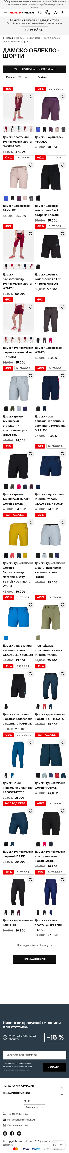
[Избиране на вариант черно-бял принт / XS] (12, 913)
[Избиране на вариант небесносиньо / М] (19, 409)
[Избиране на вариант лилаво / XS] (19, 198)
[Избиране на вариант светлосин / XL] (44, 555)
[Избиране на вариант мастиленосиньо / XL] (19, 555)
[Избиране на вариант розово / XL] (57, 129)
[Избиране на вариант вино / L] (25, 129)
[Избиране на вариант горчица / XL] (25, 555)
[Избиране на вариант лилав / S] (51, 775)
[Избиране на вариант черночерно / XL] (44, 129)
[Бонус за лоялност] (48, 13)
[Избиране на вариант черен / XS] (6, 409)
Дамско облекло (52, 37)
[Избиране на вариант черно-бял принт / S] (44, 913)
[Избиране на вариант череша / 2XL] (31, 267)
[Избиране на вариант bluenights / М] (25, 267)
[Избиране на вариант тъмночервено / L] (6, 129)
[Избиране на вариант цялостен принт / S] (51, 913)
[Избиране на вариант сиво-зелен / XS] (44, 775)
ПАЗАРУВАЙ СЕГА (34, 29)
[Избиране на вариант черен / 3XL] (12, 340)
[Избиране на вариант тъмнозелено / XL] (12, 487)
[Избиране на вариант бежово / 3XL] (19, 340)
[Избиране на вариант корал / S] (12, 555)
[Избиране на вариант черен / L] (12, 129)
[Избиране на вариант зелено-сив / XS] (31, 198)
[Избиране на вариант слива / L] (31, 487)
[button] (6, 13)
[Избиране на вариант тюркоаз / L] (19, 129)
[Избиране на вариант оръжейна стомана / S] (44, 340)
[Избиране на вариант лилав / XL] (57, 555)
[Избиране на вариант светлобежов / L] (31, 129)
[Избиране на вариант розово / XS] (25, 198)
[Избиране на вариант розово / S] (19, 487)
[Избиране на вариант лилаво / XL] (51, 129)
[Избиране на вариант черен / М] (38, 409)
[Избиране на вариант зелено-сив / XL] (63, 129)
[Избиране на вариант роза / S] (51, 340)
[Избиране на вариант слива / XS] (19, 913)
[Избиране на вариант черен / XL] (38, 267)
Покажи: (11, 77)
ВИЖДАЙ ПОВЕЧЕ (35, 959)
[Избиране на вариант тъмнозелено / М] (12, 409)
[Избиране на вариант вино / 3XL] (25, 340)
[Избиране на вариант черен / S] (38, 198)
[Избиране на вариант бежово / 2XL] (19, 267)
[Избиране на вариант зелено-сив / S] (38, 638)
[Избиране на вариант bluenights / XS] (51, 844)
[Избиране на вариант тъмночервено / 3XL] (6, 340)
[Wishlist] (55, 13)
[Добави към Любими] (30, 96)
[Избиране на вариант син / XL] (38, 129)
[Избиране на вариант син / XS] (6, 198)
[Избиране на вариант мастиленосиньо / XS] (12, 775)
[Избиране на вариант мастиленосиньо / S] (51, 707)
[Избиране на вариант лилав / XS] (25, 409)
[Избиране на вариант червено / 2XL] (12, 267)
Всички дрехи (34, 37)
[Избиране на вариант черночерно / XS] (12, 198)
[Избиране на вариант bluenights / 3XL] (31, 340)
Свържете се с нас (18, 1125)
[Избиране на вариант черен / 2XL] (6, 267)
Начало (20, 37)
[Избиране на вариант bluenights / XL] (25, 487)
